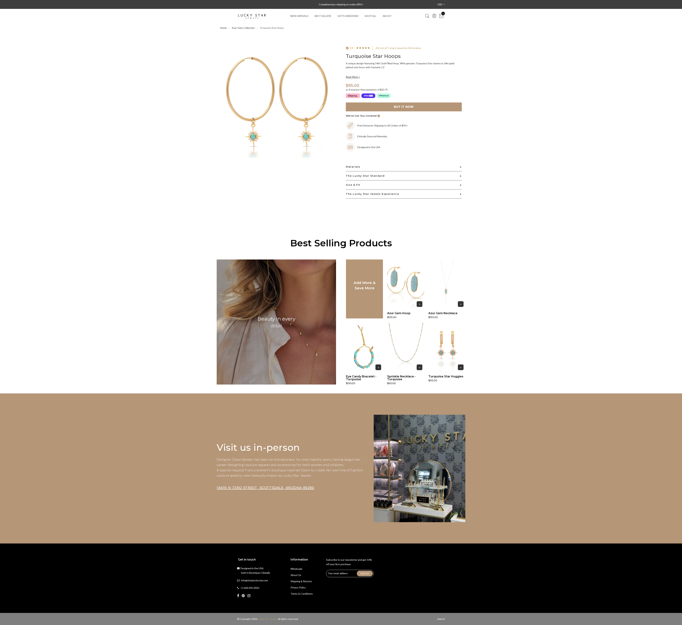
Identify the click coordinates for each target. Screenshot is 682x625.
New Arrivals (299, 15)
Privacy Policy (298, 587)
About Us (296, 575)
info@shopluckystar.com (254, 580)
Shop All (370, 15)
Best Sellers (323, 15)
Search (441, 618)
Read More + (353, 77)
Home (223, 27)
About (387, 15)
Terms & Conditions (302, 593)
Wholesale (296, 568)
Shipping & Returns (301, 581)
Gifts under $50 (347, 15)
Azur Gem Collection (243, 27)
